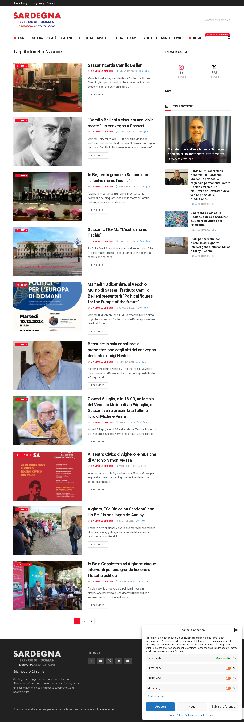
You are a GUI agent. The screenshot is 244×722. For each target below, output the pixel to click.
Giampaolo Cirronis (102, 71)
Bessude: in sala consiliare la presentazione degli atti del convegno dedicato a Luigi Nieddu (122, 350)
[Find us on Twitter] (109, 661)
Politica (36, 37)
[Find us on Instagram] (100, 661)
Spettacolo (24, 455)
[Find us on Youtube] (128, 661)
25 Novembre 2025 (128, 186)
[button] (236, 630)
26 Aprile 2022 (125, 521)
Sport (101, 37)
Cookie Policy (176, 715)
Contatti (51, 3)
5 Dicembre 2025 (127, 132)
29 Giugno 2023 (126, 422)
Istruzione (23, 564)
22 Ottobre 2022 (127, 466)
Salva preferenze (223, 706)
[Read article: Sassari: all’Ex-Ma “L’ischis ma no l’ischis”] (47, 251)
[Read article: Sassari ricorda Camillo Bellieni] (47, 87)
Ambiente (67, 37)
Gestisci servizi (156, 696)
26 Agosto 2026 (178, 159)
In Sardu (199, 37)
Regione (132, 37)
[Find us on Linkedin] (118, 661)
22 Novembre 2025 (128, 241)
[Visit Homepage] (37, 19)
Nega (192, 706)
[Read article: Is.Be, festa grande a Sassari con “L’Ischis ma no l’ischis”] (47, 196)
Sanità (51, 37)
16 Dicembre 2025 (127, 71)
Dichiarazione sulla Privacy (199, 715)
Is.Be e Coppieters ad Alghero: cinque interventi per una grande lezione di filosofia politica (122, 570)
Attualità (85, 37)
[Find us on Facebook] (91, 661)
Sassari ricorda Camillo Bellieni (115, 65)
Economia (163, 37)
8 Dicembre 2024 (127, 308)
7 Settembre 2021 (127, 581)
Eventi (147, 37)
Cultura (117, 37)
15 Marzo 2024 (126, 362)
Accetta (160, 706)
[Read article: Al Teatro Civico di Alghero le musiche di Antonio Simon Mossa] (47, 476)
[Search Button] (229, 38)
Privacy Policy (37, 3)
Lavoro (179, 37)
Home (22, 37)
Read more (99, 94)
